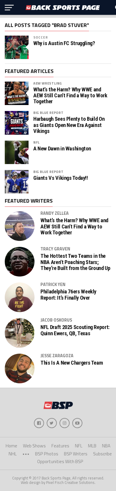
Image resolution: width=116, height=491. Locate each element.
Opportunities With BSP (60, 461)
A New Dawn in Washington (62, 149)
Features (60, 445)
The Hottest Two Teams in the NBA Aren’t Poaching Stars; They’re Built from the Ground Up (75, 262)
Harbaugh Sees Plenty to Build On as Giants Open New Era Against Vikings (68, 125)
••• (25, 453)
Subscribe (102, 453)
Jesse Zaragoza (56, 356)
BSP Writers (75, 453)
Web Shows (34, 445)
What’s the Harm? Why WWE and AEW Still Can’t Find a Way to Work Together (70, 95)
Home (11, 445)
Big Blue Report (48, 112)
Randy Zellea (54, 213)
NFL (36, 142)
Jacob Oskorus (56, 320)
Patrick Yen (52, 284)
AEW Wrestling (47, 83)
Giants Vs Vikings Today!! (60, 178)
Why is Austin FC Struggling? (64, 43)
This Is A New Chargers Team (71, 363)
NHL (13, 453)
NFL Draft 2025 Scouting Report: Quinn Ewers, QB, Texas (74, 330)
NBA (106, 445)
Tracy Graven (55, 249)
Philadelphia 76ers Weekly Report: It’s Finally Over (68, 295)
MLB (92, 445)
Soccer (40, 37)
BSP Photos (46, 453)
